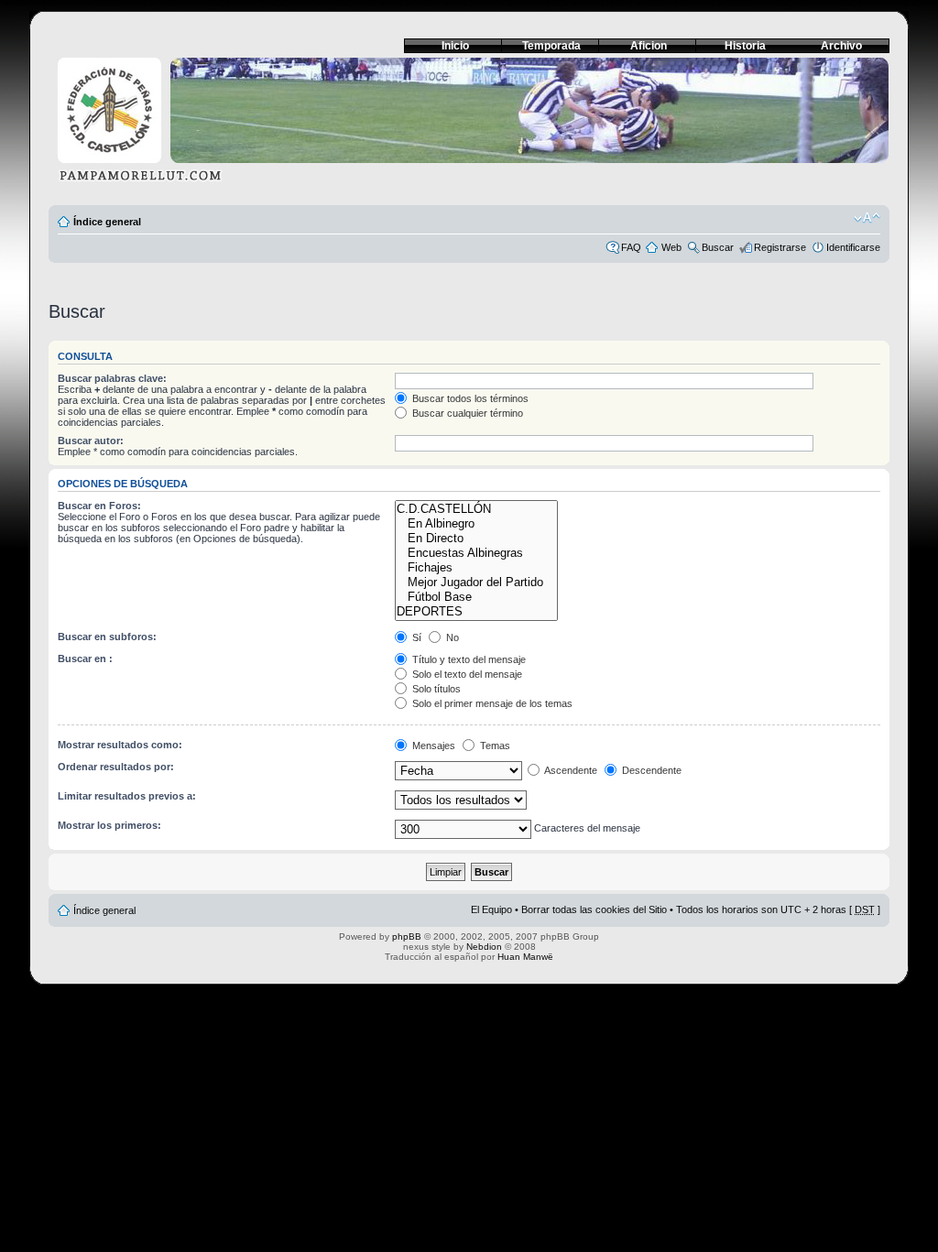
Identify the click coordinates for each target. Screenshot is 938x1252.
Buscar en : (85, 658)
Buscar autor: (91, 440)
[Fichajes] (476, 568)
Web (671, 247)
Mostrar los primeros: (109, 825)
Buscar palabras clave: (112, 378)
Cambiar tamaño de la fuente (867, 218)
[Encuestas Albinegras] (476, 553)
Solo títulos (435, 688)
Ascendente (569, 770)
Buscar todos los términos (469, 398)
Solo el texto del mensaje (465, 674)
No (451, 637)
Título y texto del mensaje (467, 659)
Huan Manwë (525, 957)
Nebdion (484, 947)
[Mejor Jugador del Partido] (476, 582)
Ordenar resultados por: (116, 766)
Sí (415, 637)
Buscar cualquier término (466, 413)
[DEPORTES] (476, 611)
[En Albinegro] (476, 524)
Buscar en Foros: (99, 505)
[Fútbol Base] (476, 597)
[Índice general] (469, 125)
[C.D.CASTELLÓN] (476, 509)
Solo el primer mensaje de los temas (491, 703)
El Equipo (491, 909)
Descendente (650, 770)
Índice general (107, 221)
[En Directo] (476, 538)
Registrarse (780, 247)
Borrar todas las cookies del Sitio (594, 909)
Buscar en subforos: (107, 636)
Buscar (718, 247)
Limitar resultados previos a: (127, 795)
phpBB (406, 936)
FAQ (631, 247)
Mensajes (432, 745)
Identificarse (853, 247)
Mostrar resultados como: (120, 744)
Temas (493, 745)
